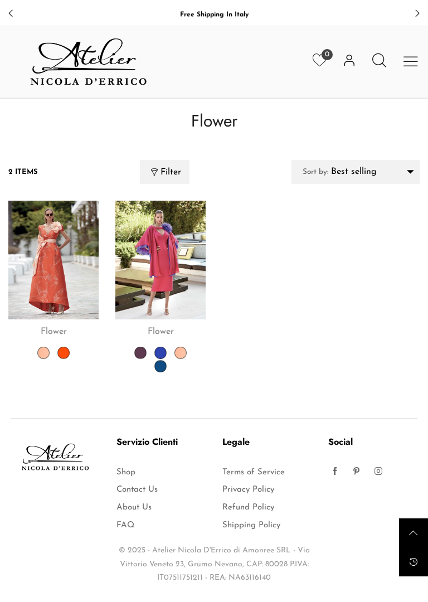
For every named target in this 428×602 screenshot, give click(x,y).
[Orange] (63, 353)
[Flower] (53, 260)
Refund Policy (248, 507)
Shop (125, 472)
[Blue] (160, 366)
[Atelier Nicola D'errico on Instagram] (378, 472)
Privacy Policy (248, 490)
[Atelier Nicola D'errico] (88, 62)
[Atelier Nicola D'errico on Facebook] (335, 472)
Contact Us (137, 490)
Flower (54, 331)
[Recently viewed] (413, 561)
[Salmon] (43, 353)
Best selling (340, 171)
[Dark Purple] (140, 353)
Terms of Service (253, 472)
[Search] (379, 61)
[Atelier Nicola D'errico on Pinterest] (356, 472)
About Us (134, 507)
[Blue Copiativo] (160, 353)
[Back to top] (413, 532)
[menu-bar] (410, 61)
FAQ (125, 525)
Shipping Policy (251, 525)
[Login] (349, 61)
